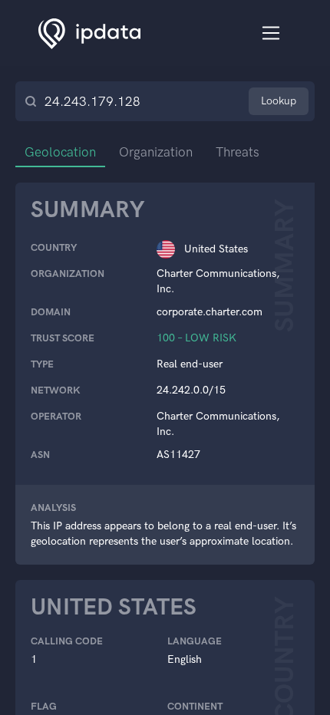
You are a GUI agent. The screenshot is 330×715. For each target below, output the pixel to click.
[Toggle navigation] (271, 33)
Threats (237, 152)
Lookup (278, 100)
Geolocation (60, 152)
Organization (156, 152)
